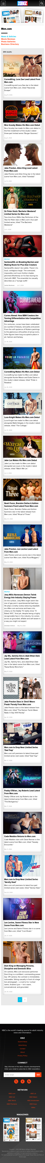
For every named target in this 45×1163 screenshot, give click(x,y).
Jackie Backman (9, 285)
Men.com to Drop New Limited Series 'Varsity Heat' (21, 881)
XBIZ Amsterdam (33, 1100)
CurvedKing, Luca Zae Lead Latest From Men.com (22, 81)
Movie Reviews (8, 39)
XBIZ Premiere (12, 1104)
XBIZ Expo (33, 1104)
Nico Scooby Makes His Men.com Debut (22, 125)
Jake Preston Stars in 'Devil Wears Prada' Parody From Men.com (19, 703)
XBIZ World (12, 1100)
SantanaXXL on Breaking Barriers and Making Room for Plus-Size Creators (21, 263)
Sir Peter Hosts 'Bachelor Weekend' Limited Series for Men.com (20, 213)
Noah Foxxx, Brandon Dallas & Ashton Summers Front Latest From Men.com (21, 505)
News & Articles (8, 36)
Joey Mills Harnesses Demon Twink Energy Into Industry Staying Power (20, 596)
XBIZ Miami (33, 1097)
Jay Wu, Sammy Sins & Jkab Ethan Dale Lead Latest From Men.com (22, 657)
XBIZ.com (12, 1093)
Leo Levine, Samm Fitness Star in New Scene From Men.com (21, 924)
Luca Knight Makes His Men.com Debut (22, 417)
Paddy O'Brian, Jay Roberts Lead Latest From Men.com (22, 792)
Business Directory (10, 44)
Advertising (22, 1045)
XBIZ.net (12, 1097)
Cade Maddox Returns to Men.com (20, 836)
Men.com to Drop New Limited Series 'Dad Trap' (21, 749)
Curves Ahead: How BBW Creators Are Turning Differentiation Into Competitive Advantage (22, 318)
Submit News (22, 1041)
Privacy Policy (22, 1055)
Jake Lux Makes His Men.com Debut (20, 460)
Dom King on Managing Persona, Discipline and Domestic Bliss (19, 967)
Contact (22, 1048)
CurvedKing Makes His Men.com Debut (22, 371)
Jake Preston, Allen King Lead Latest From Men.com (21, 169)
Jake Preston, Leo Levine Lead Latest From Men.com (21, 550)
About (22, 1052)
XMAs (33, 1107)
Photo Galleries (8, 41)
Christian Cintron (9, 626)
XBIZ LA (33, 1093)
